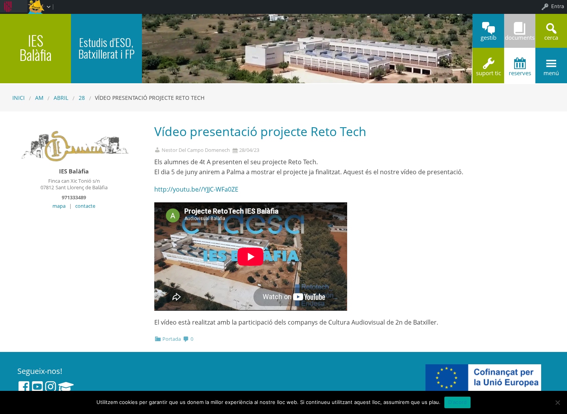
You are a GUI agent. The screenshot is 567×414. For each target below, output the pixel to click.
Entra (557, 6)
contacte (85, 205)
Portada (171, 338)
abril (61, 97)
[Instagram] (50, 386)
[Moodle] (66, 386)
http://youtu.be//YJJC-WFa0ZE (196, 189)
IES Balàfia (35, 47)
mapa (59, 205)
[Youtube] (37, 386)
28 (82, 97)
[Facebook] (24, 386)
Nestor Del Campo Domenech (196, 150)
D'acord (457, 402)
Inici (18, 97)
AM (39, 97)
